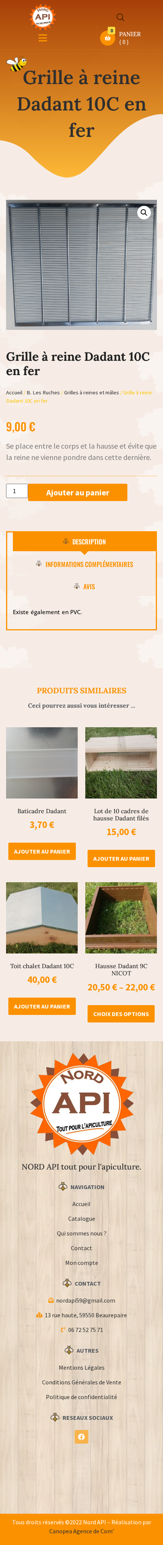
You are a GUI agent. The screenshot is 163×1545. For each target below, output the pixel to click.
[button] (144, 212)
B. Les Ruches (43, 392)
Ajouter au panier (77, 492)
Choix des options (121, 1014)
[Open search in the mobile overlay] (120, 17)
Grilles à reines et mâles (91, 392)
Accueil (14, 392)
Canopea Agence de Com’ (81, 1531)
